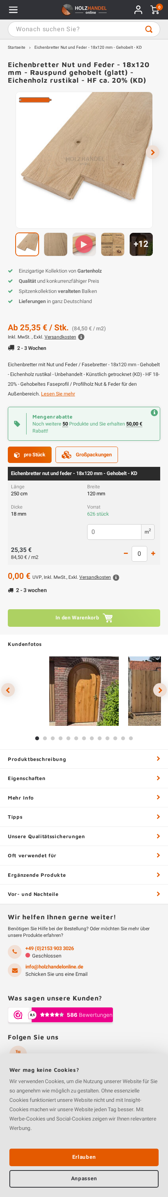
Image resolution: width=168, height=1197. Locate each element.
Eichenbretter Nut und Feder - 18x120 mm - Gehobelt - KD (88, 47)
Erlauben (84, 1157)
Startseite (16, 47)
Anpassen (84, 1179)
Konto (138, 10)
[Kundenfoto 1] (84, 691)
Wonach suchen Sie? (148, 29)
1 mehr (153, 554)
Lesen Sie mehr (58, 393)
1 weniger (126, 554)
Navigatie (13, 10)
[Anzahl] (139, 554)
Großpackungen (94, 454)
